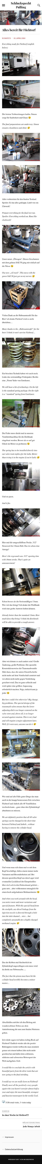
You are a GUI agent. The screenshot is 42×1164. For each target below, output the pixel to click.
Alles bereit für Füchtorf (18, 30)
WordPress (29, 1159)
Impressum (9, 1137)
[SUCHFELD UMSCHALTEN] (38, 5)
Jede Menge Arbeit (31, 1126)
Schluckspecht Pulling (21, 5)
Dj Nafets (6, 38)
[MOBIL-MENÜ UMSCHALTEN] (3, 5)
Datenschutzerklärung (14, 1149)
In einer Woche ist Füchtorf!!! (15, 1115)
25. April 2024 (19, 38)
